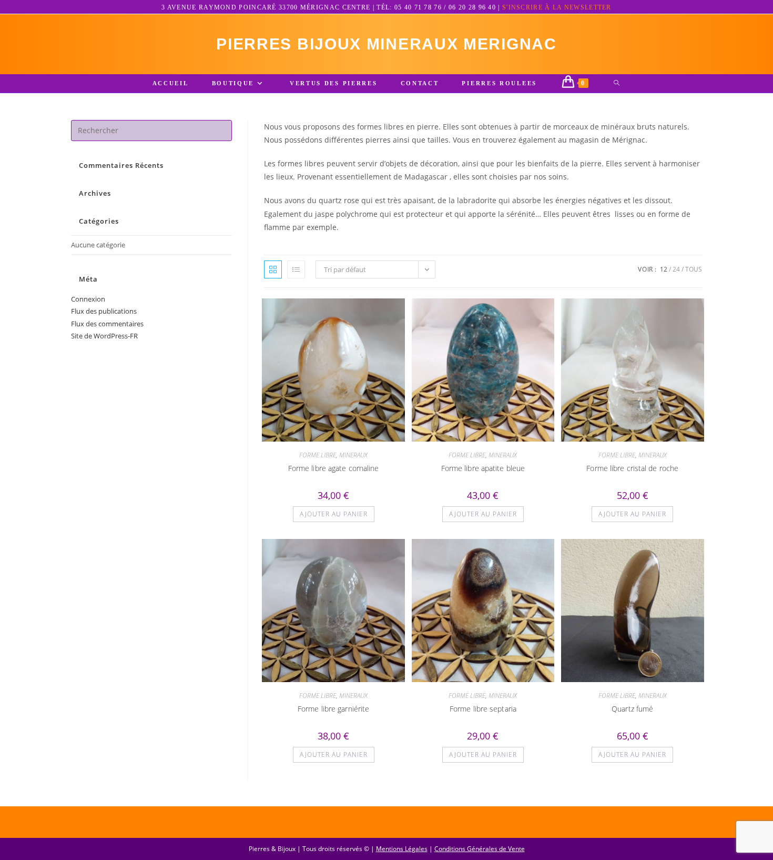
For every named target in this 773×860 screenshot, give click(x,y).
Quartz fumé (632, 709)
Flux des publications (104, 311)
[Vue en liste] (296, 269)
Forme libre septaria (483, 709)
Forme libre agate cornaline (333, 468)
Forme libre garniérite (333, 709)
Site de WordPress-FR (104, 336)
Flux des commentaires (107, 323)
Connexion (88, 299)
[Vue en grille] (273, 269)
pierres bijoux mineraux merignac (386, 44)
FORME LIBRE (317, 455)
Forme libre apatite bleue (483, 468)
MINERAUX (353, 455)
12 (663, 269)
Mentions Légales (402, 848)
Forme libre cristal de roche (632, 468)
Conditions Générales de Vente (479, 848)
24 (676, 269)
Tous (693, 269)
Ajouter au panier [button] (334, 513)
